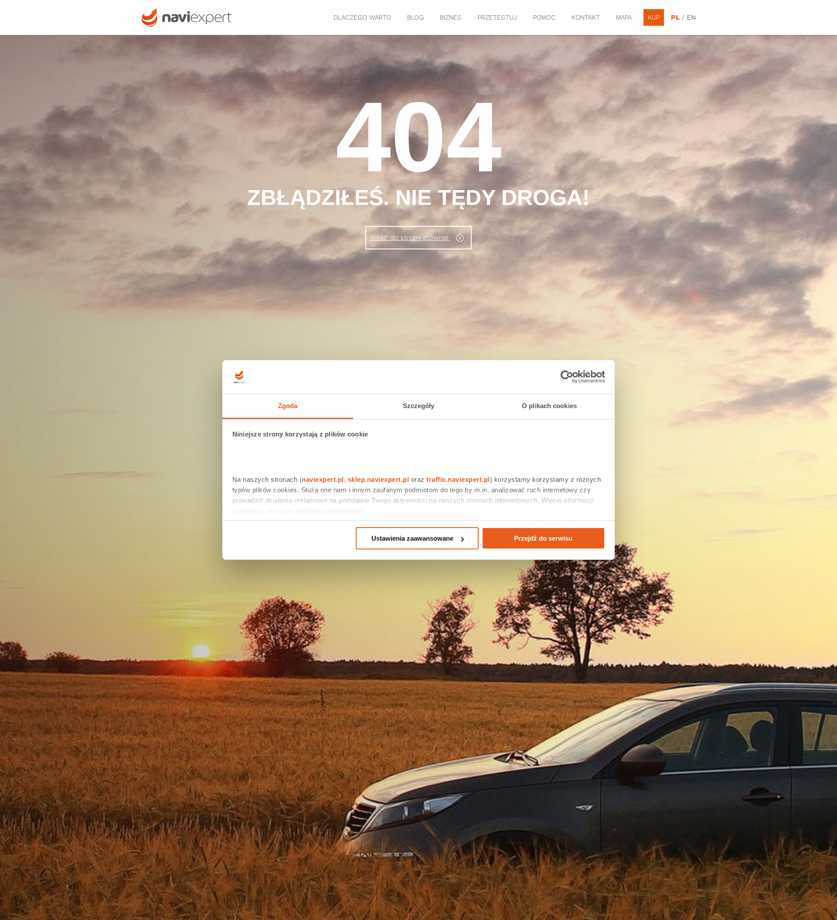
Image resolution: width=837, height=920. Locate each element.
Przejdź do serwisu (543, 538)
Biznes (451, 17)
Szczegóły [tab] (419, 405)
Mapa (624, 17)
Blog (415, 17)
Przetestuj (497, 17)
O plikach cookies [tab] (549, 405)
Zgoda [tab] (288, 405)
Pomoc (544, 17)
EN (691, 17)
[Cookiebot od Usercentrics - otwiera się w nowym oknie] (567, 377)
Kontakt (586, 17)
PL (675, 17)
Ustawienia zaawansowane (412, 538)
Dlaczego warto (362, 17)
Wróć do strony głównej (410, 237)
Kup (654, 17)
